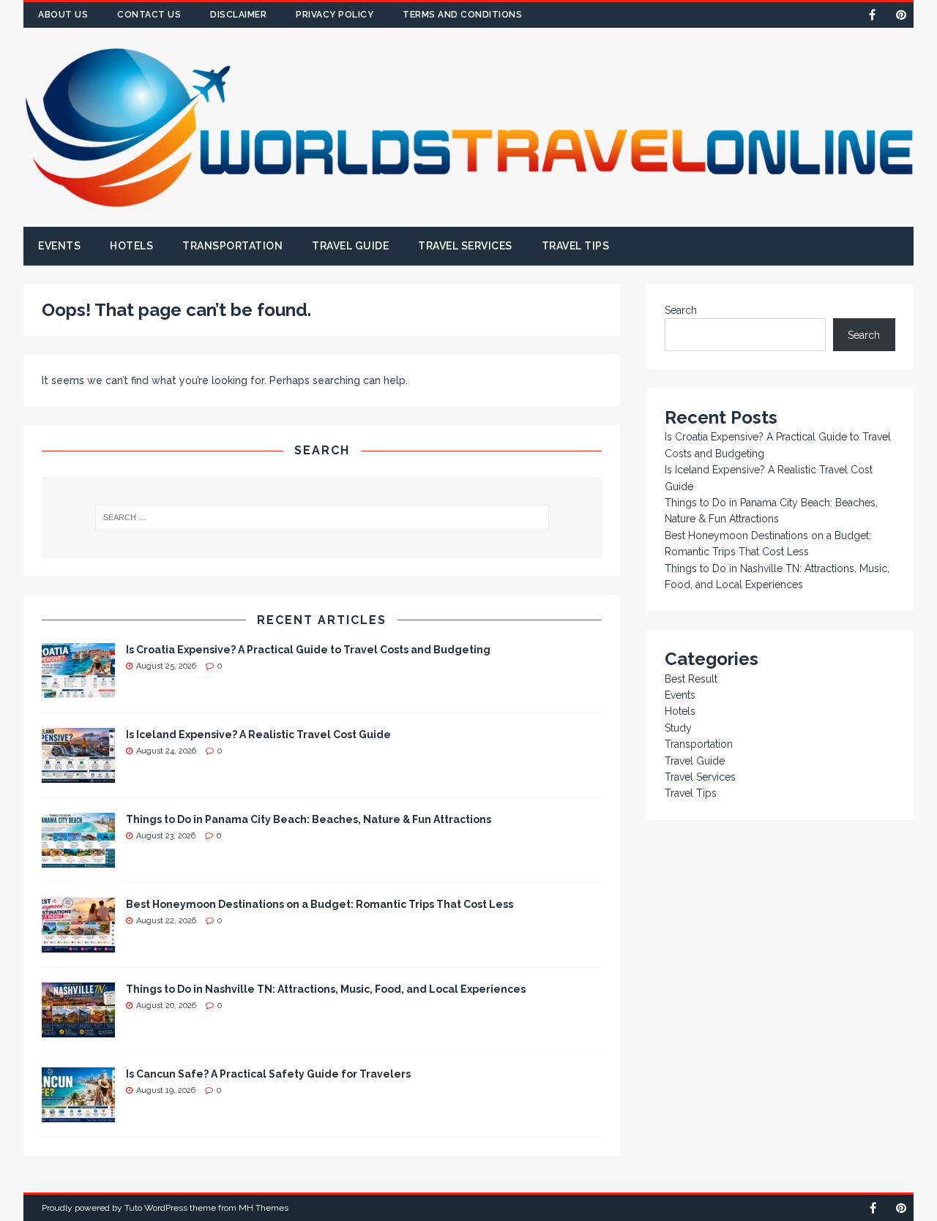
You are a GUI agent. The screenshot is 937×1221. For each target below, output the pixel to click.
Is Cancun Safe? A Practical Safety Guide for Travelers (268, 1074)
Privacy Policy (334, 15)
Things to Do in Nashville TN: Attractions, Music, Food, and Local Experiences (326, 989)
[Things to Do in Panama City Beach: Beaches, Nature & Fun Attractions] (78, 859)
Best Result (691, 679)
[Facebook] (872, 15)
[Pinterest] (901, 15)
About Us (63, 15)
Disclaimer (238, 15)
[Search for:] (322, 517)
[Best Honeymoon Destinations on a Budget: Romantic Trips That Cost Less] (78, 944)
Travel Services (465, 246)
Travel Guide (350, 246)
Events (59, 246)
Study (678, 728)
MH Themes (263, 1208)
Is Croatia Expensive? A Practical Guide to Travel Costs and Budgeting (308, 649)
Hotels (131, 246)
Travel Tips (576, 246)
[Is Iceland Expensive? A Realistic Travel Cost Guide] (78, 774)
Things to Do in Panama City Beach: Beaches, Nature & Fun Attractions (308, 819)
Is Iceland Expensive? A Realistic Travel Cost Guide (258, 734)
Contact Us (149, 15)
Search (681, 310)
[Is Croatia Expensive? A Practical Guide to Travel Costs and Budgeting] (78, 689)
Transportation (232, 246)
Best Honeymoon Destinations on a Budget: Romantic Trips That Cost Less (319, 904)
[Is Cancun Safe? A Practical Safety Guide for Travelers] (78, 1113)
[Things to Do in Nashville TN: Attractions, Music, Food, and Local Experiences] (78, 1028)
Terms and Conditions (462, 15)
